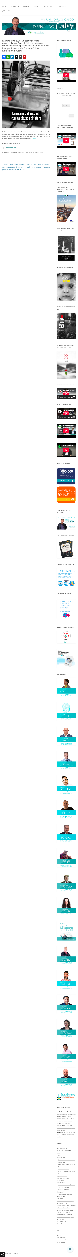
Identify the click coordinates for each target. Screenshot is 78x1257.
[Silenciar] (72, 397)
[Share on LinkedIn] (12, 57)
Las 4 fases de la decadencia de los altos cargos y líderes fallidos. (66, 1128)
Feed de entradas (61, 1237)
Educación (59, 1157)
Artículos (26, 7)
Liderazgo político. (63, 1189)
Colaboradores (48, 7)
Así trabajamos (14, 7)
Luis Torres (60, 1123)
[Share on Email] (20, 57)
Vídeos (58, 1224)
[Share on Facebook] (4, 57)
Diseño (58, 1155)
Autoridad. (68, 1123)
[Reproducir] (59, 397)
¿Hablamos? (6, 11)
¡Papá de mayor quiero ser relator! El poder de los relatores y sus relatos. (38, 167)
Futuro (21, 152)
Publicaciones (61, 7)
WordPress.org (61, 1242)
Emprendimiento (61, 1178)
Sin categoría (60, 1221)
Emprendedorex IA (62, 1176)
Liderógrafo (60, 1192)
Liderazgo (59, 1183)
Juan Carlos (39, 152)
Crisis (58, 1153)
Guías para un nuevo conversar (66, 1164)
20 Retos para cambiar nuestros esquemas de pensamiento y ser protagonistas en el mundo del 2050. (14, 167)
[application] (66, 393)
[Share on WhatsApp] (8, 57)
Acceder (59, 1235)
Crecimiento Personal (63, 1151)
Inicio (4, 7)
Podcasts (36, 7)
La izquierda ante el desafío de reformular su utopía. (66, 1135)
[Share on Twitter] (16, 57)
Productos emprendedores (64, 1201)
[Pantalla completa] (74, 397)
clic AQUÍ (35, 139)
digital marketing (61, 1119)
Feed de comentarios (62, 1240)
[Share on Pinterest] (24, 57)
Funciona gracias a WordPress (10, 1253)
